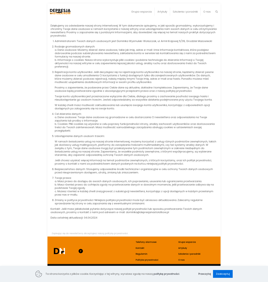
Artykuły (182, 248)
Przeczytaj (204, 274)
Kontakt (140, 248)
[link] (59, 251)
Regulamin (141, 253)
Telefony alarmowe (146, 242)
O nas (181, 259)
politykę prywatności (166, 274)
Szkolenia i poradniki (189, 253)
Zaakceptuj (223, 274)
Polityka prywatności (147, 259)
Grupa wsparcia (187, 242)
